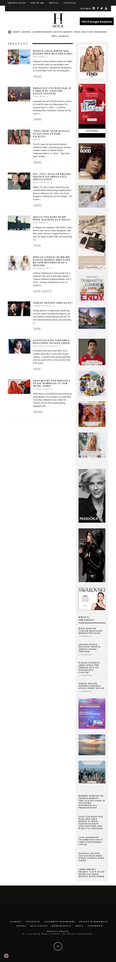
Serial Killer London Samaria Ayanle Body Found (91, 686)
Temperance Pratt (42, 306)
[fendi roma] (92, 61)
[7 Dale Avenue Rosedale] (92, 318)
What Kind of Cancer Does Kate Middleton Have (91, 631)
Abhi (35, 139)
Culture (37, 245)
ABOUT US (54, 3)
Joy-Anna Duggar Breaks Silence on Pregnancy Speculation (52, 176)
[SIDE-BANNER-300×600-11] (92, 555)
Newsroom (63, 36)
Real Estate (87, 32)
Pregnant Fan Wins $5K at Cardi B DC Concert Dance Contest (52, 91)
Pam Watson (39, 57)
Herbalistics (100, 32)
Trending (37, 76)
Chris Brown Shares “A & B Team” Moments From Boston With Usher (92, 873)
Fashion (17, 32)
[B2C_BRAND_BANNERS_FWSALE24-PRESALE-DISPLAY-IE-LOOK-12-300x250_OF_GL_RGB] (92, 598)
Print (54, 36)
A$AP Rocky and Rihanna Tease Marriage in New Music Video (51, 383)
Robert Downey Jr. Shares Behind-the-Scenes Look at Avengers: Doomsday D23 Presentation (92, 801)
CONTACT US (70, 3)
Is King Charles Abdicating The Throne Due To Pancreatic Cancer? (89, 667)
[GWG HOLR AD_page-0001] (92, 242)
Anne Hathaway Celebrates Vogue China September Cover (91, 841)
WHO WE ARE (37, 3)
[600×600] (92, 288)
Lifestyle (26, 32)
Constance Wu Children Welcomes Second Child (51, 341)
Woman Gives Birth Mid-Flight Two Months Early (53, 52)
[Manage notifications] (6, 956)
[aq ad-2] (92, 744)
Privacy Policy (58, 931)
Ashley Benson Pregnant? (53, 302)
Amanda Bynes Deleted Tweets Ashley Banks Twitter (90, 648)
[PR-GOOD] (92, 161)
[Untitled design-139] (92, 495)
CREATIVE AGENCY (17, 3)
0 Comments (85, 636)
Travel (77, 32)
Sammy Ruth (39, 96)
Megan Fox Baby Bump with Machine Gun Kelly (51, 218)
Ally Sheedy (39, 223)
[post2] (92, 713)
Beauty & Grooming (63, 32)
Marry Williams (41, 182)
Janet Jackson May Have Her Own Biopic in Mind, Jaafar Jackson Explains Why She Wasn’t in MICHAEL (91, 822)
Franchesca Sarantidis (45, 346)
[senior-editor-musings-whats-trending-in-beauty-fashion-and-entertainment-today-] (92, 383)
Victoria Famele (41, 389)
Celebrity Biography (42, 32)
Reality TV (47, 291)
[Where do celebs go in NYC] (92, 772)
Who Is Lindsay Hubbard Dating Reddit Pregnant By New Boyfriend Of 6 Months (52, 261)
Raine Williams (41, 268)
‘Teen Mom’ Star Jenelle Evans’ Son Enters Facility (51, 133)
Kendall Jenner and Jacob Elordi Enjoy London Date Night (91, 857)
